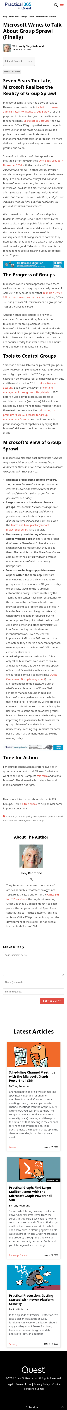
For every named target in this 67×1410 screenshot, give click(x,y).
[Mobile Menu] (62, 6)
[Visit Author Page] (31, 856)
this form (42, 776)
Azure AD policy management (31, 816)
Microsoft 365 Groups (14, 820)
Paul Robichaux (21, 1309)
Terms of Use (23, 1384)
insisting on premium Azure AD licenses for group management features (29, 415)
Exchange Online (26, 16)
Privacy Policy (42, 1384)
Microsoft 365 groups (36, 120)
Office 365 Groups (35, 820)
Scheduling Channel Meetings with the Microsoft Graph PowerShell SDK (32, 1076)
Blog (5, 16)
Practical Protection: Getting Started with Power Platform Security (31, 1300)
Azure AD (10, 816)
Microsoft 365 (42, 16)
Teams (53, 16)
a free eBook (29, 804)
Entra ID (13, 16)
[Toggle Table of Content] (28, 61)
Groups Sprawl (55, 816)
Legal (10, 1384)
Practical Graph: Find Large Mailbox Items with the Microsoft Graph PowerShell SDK (30, 1194)
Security (13, 1343)
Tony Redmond (35, 46)
